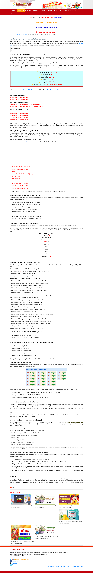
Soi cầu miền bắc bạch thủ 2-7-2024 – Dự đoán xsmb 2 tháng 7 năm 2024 (70, 506)
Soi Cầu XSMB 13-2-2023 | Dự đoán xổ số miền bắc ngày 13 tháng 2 (22, 506)
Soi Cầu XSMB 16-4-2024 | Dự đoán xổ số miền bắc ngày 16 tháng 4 (70, 522)
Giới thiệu (51, 566)
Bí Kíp (71, 10)
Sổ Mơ (75, 10)
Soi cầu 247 (13, 10)
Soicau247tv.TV (58, 17)
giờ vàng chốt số (27, 90)
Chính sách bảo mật (77, 566)
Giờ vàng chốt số (57, 10)
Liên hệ (57, 566)
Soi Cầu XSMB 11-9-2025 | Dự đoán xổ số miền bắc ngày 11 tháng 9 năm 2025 (46, 537)
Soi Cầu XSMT (36, 10)
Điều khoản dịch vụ (65, 566)
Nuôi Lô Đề (50, 10)
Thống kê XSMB (65, 10)
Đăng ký (73, 7)
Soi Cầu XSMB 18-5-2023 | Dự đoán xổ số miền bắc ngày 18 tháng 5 (46, 506)
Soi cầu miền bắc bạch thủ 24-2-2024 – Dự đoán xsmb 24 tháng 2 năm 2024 (22, 542)
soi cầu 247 (50, 572)
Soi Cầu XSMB (21, 10)
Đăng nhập (79, 7)
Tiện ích (13, 13)
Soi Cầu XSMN (28, 10)
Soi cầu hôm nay (43, 10)
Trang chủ (14, 34)
